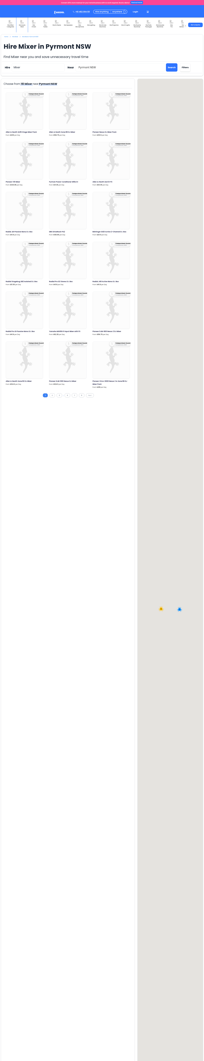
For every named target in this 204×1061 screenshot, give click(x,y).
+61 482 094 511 (82, 11)
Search (172, 67)
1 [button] (45, 395)
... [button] (63, 395)
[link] (58, 13)
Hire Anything (102, 11)
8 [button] (81, 395)
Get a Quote (195, 25)
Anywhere (117, 11)
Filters (185, 67)
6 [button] (67, 395)
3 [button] (59, 395)
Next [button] (90, 395)
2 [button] (52, 395)
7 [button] (74, 395)
